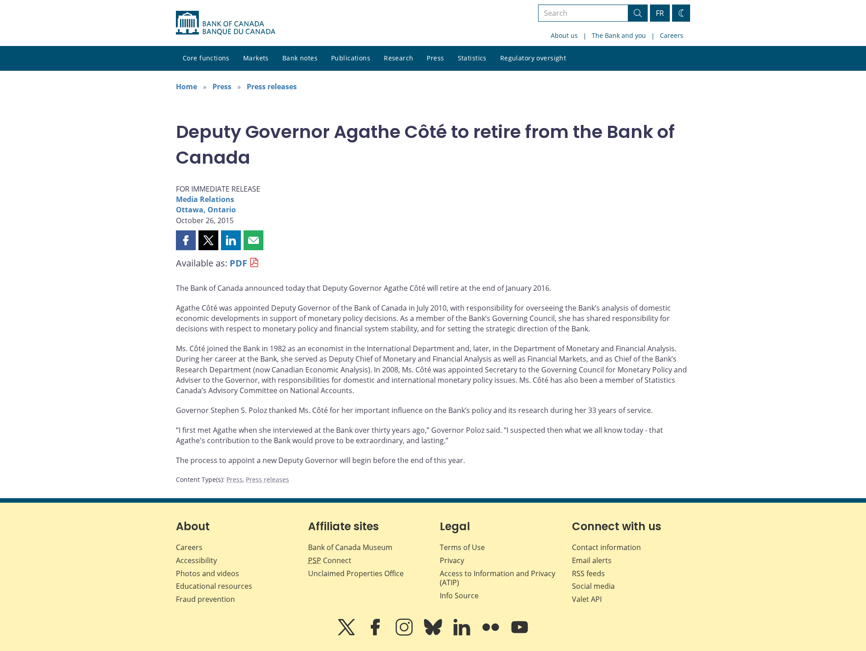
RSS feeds (588, 573)
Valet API (587, 599)
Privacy (452, 560)
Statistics (472, 58)
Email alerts (592, 560)
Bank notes (300, 58)
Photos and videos (207, 573)
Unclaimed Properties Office (356, 573)
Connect (329, 560)
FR (660, 13)
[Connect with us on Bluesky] (433, 633)
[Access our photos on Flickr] (491, 633)
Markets (256, 58)
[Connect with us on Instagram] (405, 633)
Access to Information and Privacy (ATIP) (497, 578)
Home (186, 87)
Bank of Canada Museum (350, 547)
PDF (238, 263)
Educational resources (214, 586)
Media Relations (205, 199)
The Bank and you (619, 35)
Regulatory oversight (533, 58)
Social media (593, 586)
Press (435, 58)
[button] (186, 240)
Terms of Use (462, 547)
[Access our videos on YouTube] (519, 633)
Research (398, 58)
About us (564, 35)
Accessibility (196, 560)
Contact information (606, 547)
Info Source (459, 596)
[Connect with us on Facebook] (376, 633)
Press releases (272, 87)
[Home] (225, 23)
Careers (671, 35)
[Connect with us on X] (347, 633)
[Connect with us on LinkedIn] (462, 633)
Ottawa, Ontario (206, 210)
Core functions (206, 58)
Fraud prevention (205, 599)
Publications (350, 58)
